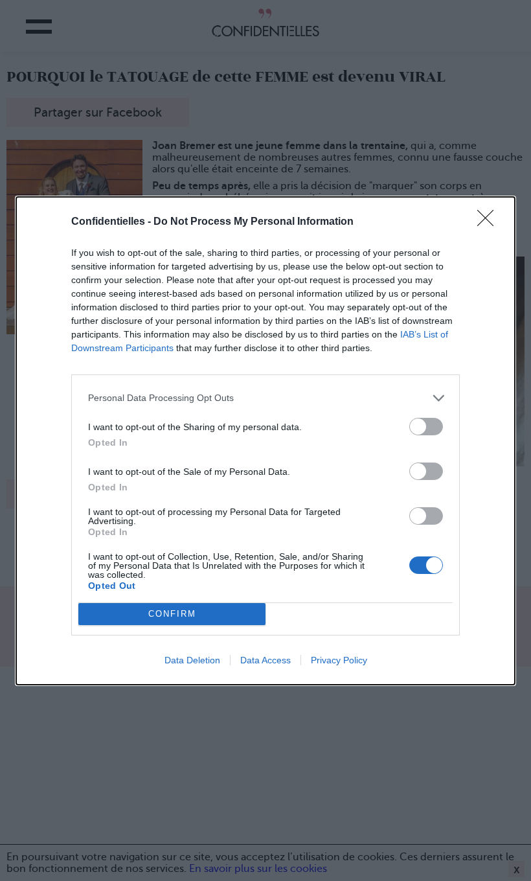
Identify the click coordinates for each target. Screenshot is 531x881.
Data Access (265, 660)
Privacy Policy (339, 660)
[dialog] (265, 441)
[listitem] (265, 398)
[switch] (426, 426)
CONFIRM (172, 614)
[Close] (489, 222)
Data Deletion (192, 660)
